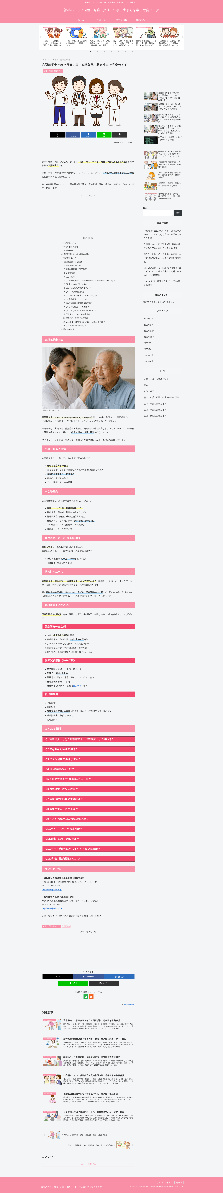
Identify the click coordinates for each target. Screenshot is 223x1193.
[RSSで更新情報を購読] (91, 996)
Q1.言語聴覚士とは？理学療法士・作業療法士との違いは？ (90, 280)
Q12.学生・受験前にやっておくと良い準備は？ (85, 322)
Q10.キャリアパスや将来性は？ (79, 314)
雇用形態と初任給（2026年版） (76, 254)
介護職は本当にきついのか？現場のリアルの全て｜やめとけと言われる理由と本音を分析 (162, 234)
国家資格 (67, 926)
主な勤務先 (68, 250)
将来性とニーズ (69, 258)
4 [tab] (97, 51)
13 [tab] (129, 51)
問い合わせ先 (69, 329)
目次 (85, 238)
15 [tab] (136, 51)
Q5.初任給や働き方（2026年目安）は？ (82, 295)
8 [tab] (111, 51)
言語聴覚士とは (69, 243)
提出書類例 (70, 273)
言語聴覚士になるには (72, 262)
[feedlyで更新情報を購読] (86, 996)
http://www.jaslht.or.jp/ (52, 908)
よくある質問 (69, 277)
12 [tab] (125, 51)
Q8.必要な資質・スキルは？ (77, 307)
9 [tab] (115, 51)
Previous (40, 37)
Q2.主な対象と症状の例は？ (77, 284)
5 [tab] (101, 51)
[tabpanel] (53, 37)
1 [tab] (87, 51)
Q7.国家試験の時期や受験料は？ (79, 303)
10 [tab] (118, 51)
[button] (119, 135)
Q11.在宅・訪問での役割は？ (78, 318)
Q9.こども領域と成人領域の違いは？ (81, 310)
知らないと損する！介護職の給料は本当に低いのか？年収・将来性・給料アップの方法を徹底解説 (162, 271)
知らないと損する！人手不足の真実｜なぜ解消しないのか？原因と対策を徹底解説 (162, 258)
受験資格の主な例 (73, 265)
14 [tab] (132, 51)
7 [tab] (108, 51)
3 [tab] (94, 51)
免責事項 (179, 1183)
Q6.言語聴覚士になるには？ (77, 299)
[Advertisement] (88, 151)
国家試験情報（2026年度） (77, 269)
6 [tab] (104, 51)
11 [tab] (122, 51)
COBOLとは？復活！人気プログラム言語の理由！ (162, 283)
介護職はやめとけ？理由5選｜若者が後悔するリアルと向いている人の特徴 (162, 246)
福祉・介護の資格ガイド (52, 926)
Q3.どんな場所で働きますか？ (78, 288)
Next (183, 37)
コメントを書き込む (88, 1164)
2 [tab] (90, 51)
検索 (145, 208)
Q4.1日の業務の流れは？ (76, 292)
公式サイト (78, 686)
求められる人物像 (70, 247)
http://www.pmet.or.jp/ (52, 889)
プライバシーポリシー (165, 1183)
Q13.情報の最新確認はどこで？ (79, 325)
